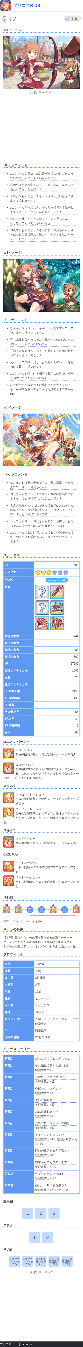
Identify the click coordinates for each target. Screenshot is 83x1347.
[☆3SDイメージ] (69, 297)
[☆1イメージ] (41, 88)
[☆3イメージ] (41, 310)
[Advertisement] (41, 126)
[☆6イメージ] (41, 465)
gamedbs (27, 1344)
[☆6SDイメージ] (69, 451)
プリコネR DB (26, 5)
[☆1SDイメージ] (69, 74)
